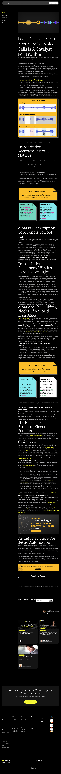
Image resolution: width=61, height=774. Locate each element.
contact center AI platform (25, 318)
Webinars (23, 729)
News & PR (33, 728)
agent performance (39, 80)
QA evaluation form (53, 502)
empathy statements (25, 449)
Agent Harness (14, 721)
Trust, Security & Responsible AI (15, 731)
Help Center (43, 718)
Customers (29, 3)
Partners (32, 726)
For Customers (5, 719)
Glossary (23, 731)
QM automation (35, 437)
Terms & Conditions (34, 763)
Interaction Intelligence (16, 726)
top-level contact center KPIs (26, 80)
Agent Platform (14, 719)
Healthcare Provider (5, 734)
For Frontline (4, 721)
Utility (3, 745)
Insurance (4, 739)
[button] (9, 3)
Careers (32, 721)
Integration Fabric (15, 728)
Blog (3, 12)
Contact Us (43, 723)
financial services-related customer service (36, 331)
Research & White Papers (24, 727)
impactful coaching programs (36, 435)
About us (32, 719)
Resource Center (24, 719)
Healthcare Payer (5, 736)
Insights (4, 17)
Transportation (5, 741)
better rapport (29, 450)
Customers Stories (5, 747)
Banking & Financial (5, 732)
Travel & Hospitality (5, 743)
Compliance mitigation (28, 465)
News (3, 22)
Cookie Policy (50, 763)
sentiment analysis (49, 447)
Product (4, 20)
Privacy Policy (42, 763)
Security (57, 763)
